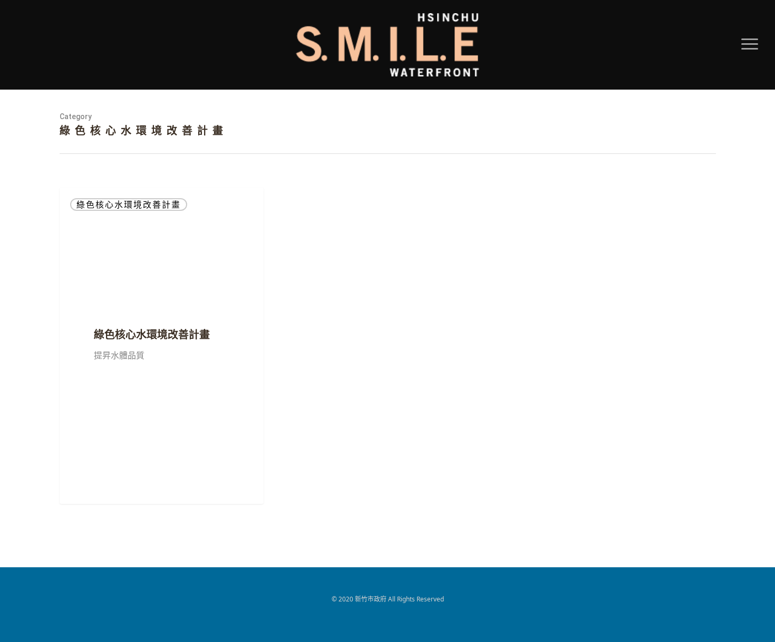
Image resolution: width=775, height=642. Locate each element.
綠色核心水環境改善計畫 (128, 204)
